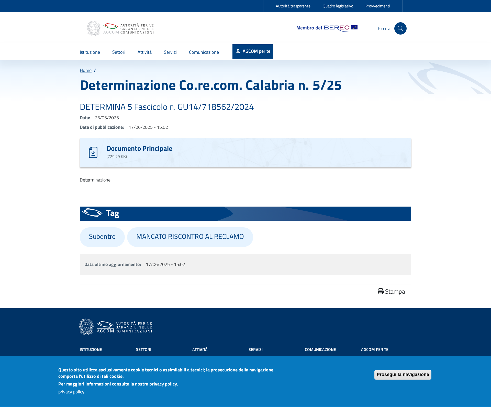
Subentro (102, 236)
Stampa (394, 291)
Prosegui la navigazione (403, 374)
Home (86, 70)
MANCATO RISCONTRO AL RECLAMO (190, 236)
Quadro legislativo (338, 6)
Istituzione (91, 349)
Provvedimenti (377, 6)
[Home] (121, 28)
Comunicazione (320, 349)
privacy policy (71, 392)
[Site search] (400, 28)
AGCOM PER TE (374, 349)
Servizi (256, 349)
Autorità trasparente (293, 6)
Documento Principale (139, 148)
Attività (200, 349)
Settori (143, 349)
